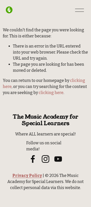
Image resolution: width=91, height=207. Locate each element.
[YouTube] (58, 159)
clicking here (51, 92)
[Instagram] (45, 159)
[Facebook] (33, 159)
